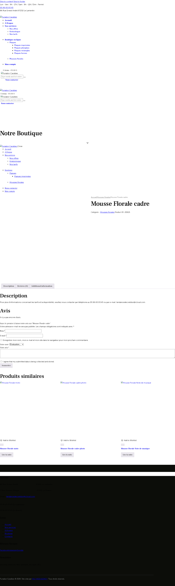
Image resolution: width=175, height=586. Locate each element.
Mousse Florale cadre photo (72, 448)
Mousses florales (103, 197)
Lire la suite (7, 455)
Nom (2, 331)
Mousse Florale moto (9, 448)
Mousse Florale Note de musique (135, 448)
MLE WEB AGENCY (39, 579)
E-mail (3, 336)
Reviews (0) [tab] (22, 286)
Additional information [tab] (41, 286)
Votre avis (4, 347)
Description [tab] (8, 286)
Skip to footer (19, 1)
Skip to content (6, 1)
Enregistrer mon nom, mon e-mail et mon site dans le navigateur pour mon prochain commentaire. (45, 340)
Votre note (5, 344)
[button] (8, 440)
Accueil (94, 197)
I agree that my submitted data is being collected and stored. (28, 361)
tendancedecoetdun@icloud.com (20, 496)
